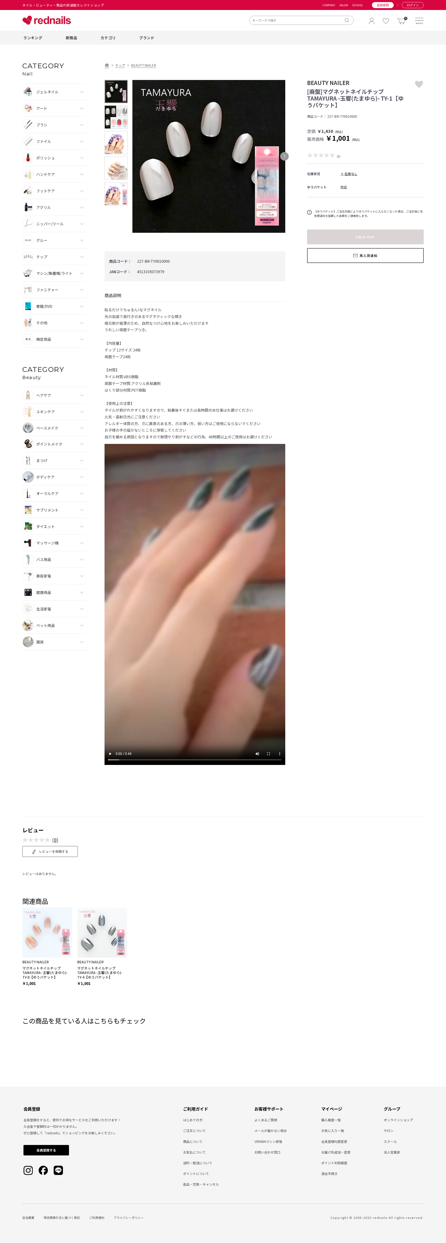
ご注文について (194, 1130)
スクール (390, 1141)
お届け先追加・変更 (336, 1152)
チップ (120, 65)
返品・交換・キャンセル (201, 1184)
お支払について (194, 1152)
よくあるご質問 (265, 1120)
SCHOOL (357, 5)
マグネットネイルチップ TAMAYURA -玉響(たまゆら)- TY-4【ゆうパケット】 (99, 973)
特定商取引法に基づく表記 (62, 1217)
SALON (343, 5)
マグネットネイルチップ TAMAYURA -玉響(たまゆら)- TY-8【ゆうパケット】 (45, 973)
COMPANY (328, 5)
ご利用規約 (96, 1217)
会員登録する (46, 1150)
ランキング (32, 37)
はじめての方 (193, 1120)
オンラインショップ (398, 1120)
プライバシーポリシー (129, 1217)
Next (284, 156)
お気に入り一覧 (332, 1130)
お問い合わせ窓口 (267, 1152)
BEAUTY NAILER (143, 65)
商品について (193, 1141)
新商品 (71, 37)
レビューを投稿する (53, 851)
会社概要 (28, 1217)
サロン (389, 1130)
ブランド (146, 37)
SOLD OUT (365, 237)
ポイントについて (196, 1173)
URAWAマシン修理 (268, 1141)
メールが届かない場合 (270, 1130)
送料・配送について (197, 1163)
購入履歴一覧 (331, 1120)
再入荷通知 (368, 255)
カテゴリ (108, 37)
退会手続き (329, 1173)
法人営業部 (392, 1152)
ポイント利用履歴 (334, 1163)
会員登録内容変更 (334, 1141)
